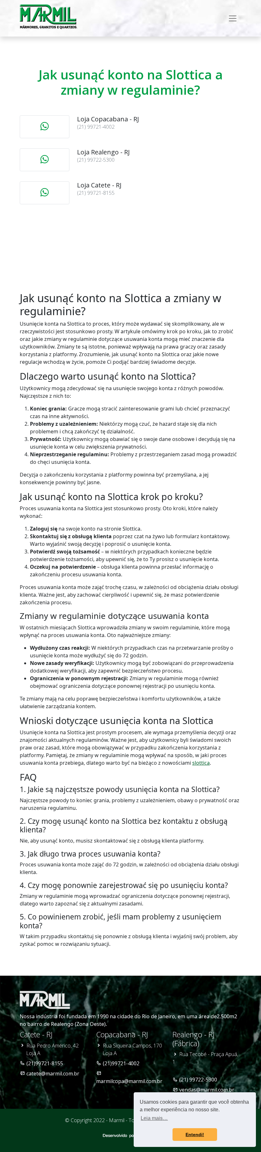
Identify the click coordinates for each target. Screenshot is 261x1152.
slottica (201, 762)
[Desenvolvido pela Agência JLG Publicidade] (130, 1134)
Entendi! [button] (195, 1134)
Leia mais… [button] (154, 1118)
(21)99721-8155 (44, 1063)
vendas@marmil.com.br (206, 1089)
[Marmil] (48, 17)
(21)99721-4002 (121, 1063)
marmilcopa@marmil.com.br (129, 1081)
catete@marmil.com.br (52, 1073)
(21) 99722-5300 (198, 1079)
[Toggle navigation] (232, 18)
